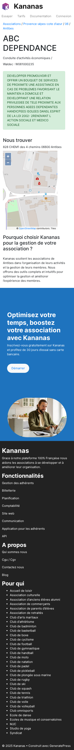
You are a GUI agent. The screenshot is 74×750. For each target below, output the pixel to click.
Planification (10, 498)
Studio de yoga (20, 728)
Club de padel (19, 666)
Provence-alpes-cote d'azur (42, 24)
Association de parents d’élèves (32, 608)
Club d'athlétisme (22, 622)
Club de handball (21, 653)
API (4, 536)
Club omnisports (21, 710)
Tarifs (21, 16)
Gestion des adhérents (18, 483)
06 (66, 24)
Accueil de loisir (21, 591)
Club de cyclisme (22, 639)
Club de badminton (23, 626)
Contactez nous (13, 567)
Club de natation (21, 662)
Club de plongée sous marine (30, 675)
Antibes (8, 28)
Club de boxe (19, 635)
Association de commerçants (30, 604)
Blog (5, 575)
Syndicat (16, 733)
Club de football (21, 644)
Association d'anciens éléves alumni (35, 599)
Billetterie (9, 490)
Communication (13, 521)
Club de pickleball (22, 671)
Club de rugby (20, 679)
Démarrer (18, 368)
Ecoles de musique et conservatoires (36, 719)
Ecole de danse (20, 715)
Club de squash (21, 688)
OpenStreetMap (27, 228)
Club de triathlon (21, 697)
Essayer (7, 16)
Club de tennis (20, 693)
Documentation (40, 16)
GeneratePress (60, 746)
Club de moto (19, 657)
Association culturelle (25, 595)
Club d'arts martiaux (24, 617)
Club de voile (19, 702)
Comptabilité (11, 506)
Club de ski (17, 684)
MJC (13, 724)
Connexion (63, 16)
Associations (12, 24)
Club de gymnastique (24, 648)
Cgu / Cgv (9, 560)
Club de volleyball (22, 706)
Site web (8, 513)
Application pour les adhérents (23, 528)
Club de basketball (23, 630)
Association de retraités (26, 613)
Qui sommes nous (14, 552)
